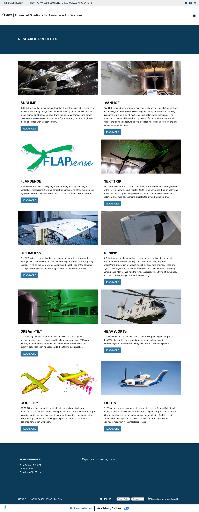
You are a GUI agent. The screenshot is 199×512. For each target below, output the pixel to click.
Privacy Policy (123, 499)
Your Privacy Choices (109, 508)
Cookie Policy (138, 499)
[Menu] (194, 15)
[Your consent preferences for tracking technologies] (5, 507)
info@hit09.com (34, 472)
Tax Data (58, 499)
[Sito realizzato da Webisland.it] (163, 499)
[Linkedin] (195, 2)
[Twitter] (190, 2)
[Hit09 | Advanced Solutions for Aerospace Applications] (42, 15)
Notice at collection (81, 508)
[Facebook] (186, 2)
